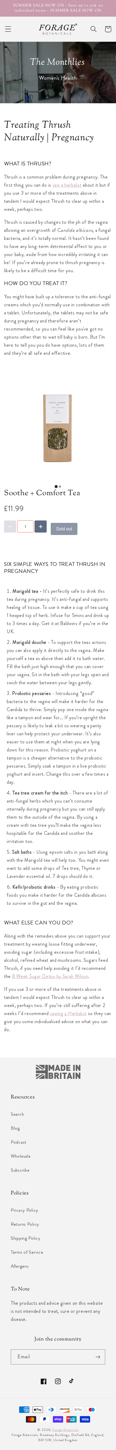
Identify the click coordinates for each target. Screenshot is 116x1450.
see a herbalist (67, 185)
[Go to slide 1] (55, 486)
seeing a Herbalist (68, 1013)
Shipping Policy (25, 1238)
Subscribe (20, 1170)
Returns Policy (25, 1224)
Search (17, 1114)
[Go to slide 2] (60, 486)
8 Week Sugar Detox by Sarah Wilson (50, 976)
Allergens (20, 1266)
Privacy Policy (24, 1210)
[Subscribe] (98, 1356)
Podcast (18, 1142)
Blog (15, 1128)
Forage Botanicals (65, 1429)
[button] (8, 29)
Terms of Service (27, 1252)
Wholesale (20, 1156)
